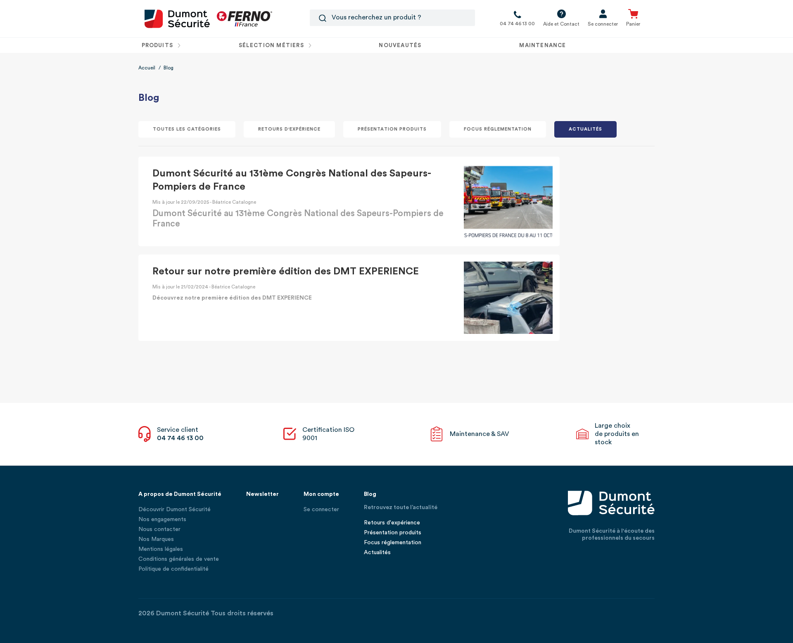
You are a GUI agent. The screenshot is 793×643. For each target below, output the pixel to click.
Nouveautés (400, 45)
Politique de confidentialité (173, 569)
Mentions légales (160, 549)
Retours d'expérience (289, 129)
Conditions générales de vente (178, 559)
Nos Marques (156, 539)
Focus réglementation (498, 129)
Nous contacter (159, 529)
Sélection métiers (272, 45)
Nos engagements (162, 519)
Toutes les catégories (187, 129)
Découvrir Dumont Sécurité (174, 509)
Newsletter (262, 494)
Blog (370, 494)
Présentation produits (392, 129)
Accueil (146, 67)
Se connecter (321, 509)
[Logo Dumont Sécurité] (177, 18)
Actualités (585, 129)
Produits (158, 45)
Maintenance (542, 45)
